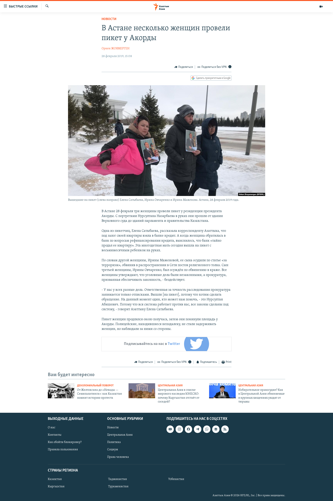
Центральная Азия (170, 385)
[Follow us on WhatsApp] (206, 429)
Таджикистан (117, 479)
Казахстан (55, 479)
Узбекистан (176, 479)
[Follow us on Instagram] (179, 429)
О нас (51, 427)
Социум (112, 449)
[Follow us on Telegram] (197, 429)
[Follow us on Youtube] (170, 429)
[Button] (183, 67)
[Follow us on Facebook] (188, 429)
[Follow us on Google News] (215, 429)
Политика (114, 442)
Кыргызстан (56, 486)
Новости (109, 19)
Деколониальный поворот (95, 385)
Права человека (118, 456)
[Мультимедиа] (321, 6)
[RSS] (225, 429)
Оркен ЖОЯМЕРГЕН (116, 48)
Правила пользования (63, 449)
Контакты (54, 434)
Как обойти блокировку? (65, 442)
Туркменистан (118, 486)
